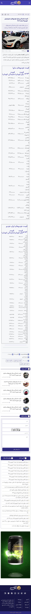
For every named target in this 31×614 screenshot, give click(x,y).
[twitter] (25, 593)
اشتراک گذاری (24, 357)
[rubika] (8, 593)
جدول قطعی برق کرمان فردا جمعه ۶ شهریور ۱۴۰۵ (18, 465)
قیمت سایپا (9, 361)
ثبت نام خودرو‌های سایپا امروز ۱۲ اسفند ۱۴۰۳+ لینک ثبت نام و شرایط (12, 383)
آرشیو (27, 600)
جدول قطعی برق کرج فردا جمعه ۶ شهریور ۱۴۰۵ (18, 479)
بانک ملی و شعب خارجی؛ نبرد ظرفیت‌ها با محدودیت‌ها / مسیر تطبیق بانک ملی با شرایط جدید (15, 496)
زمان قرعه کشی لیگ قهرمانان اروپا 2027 (20, 493)
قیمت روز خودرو (17, 361)
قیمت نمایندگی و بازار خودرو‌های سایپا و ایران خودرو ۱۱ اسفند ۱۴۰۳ (12, 400)
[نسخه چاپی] (2, 14)
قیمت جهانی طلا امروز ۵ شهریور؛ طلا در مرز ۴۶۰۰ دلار (17, 518)
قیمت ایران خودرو (24, 364)
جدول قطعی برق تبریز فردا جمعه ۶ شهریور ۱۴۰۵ (18, 471)
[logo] (15, 3)
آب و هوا (27, 605)
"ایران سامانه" (12, 612)
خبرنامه (19, 602)
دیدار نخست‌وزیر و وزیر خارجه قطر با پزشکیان (18, 515)
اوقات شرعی (18, 605)
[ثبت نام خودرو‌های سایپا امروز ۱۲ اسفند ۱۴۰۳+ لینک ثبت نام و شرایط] (26, 384)
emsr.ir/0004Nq (24, 354)
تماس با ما (19, 607)
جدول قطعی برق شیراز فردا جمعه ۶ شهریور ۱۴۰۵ (18, 474)
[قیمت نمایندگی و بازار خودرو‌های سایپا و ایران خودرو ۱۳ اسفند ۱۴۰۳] (26, 375)
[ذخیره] (5, 14)
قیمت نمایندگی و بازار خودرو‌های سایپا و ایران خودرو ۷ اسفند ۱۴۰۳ (12, 408)
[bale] (12, 593)
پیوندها (19, 600)
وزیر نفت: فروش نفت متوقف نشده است (20, 526)
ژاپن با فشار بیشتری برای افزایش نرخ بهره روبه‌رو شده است (16, 487)
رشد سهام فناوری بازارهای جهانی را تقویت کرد (19, 490)
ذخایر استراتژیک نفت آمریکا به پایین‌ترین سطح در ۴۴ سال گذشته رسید (15, 522)
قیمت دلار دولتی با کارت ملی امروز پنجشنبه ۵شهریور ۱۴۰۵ (16, 500)
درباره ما (27, 607)
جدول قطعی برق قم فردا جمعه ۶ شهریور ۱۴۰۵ (18, 477)
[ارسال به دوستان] (8, 14)
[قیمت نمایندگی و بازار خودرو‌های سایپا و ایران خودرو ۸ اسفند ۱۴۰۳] (26, 392)
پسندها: (9, 354)
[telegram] (18, 593)
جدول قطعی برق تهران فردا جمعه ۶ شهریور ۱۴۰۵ (18, 462)
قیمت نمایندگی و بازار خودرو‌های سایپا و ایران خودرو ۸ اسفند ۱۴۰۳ (12, 391)
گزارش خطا (16, 354)
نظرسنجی (26, 602)
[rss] (5, 593)
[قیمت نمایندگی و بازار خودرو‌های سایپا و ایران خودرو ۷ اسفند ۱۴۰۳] (26, 409)
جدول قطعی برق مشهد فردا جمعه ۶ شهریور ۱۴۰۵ (18, 468)
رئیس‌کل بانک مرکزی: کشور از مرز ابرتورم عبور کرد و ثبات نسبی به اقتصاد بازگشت (15, 507)
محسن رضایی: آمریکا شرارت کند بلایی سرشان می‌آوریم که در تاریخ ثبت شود (15, 483)
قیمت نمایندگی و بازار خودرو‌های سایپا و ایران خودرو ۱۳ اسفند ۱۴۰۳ (12, 374)
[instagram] (15, 593)
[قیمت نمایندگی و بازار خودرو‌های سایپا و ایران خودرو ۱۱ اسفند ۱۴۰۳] (26, 401)
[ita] (21, 593)
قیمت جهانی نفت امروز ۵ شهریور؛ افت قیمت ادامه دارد (17, 503)
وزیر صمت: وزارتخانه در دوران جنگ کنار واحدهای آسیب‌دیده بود (15, 512)
